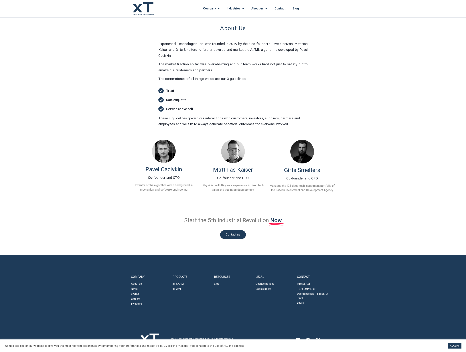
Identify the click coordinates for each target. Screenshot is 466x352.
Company (209, 8)
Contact (280, 8)
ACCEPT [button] (454, 345)
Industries (233, 8)
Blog (296, 8)
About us (257, 8)
